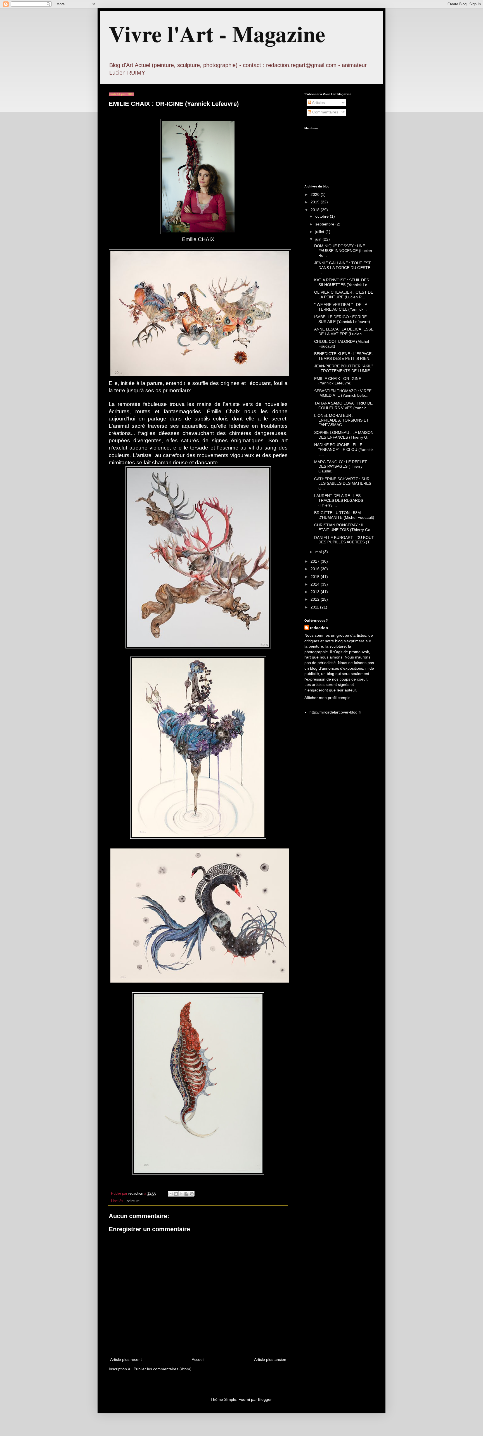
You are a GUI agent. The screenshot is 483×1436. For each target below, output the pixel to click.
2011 (315, 607)
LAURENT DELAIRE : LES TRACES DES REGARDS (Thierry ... (338, 500)
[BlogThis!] (176, 1194)
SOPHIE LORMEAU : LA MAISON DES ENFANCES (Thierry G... (343, 434)
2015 (316, 576)
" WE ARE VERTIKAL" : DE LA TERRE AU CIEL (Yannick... (340, 307)
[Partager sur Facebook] (186, 1194)
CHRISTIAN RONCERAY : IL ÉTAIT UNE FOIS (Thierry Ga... (344, 527)
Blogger (264, 1399)
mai (319, 552)
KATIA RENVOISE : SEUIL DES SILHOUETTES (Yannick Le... (342, 282)
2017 (316, 561)
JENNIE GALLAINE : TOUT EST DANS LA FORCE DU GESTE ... (342, 268)
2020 (316, 194)
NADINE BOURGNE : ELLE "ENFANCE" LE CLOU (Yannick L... (343, 450)
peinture (133, 1201)
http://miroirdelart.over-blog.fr (335, 712)
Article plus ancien (270, 1359)
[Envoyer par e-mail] (170, 1194)
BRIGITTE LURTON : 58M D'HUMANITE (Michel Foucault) (344, 515)
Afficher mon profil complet (328, 697)
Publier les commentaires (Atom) (162, 1369)
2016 (316, 569)
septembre (325, 224)
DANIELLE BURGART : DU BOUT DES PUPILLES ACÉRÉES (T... (344, 540)
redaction (319, 628)
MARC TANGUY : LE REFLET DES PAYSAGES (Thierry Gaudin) (340, 467)
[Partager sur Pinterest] (192, 1194)
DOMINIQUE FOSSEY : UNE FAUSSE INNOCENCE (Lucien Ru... (343, 251)
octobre (322, 216)
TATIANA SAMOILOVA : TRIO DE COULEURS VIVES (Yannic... (343, 405)
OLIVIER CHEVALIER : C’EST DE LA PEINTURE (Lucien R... (343, 294)
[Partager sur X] (181, 1194)
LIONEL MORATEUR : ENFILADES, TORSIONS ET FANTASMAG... (341, 420)
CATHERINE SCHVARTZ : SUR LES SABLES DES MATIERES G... (342, 484)
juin (319, 239)
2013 (316, 591)
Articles (318, 102)
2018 (316, 210)
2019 (316, 202)
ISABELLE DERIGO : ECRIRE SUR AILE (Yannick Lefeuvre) (342, 319)
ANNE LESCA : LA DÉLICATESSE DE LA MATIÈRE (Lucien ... (343, 331)
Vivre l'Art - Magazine (217, 33)
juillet (320, 231)
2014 (316, 584)
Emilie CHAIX (198, 239)
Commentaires (324, 112)
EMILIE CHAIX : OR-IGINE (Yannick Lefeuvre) (337, 381)
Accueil (198, 1359)
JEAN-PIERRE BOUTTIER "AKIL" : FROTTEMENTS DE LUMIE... (343, 368)
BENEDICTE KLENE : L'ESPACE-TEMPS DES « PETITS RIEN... (343, 356)
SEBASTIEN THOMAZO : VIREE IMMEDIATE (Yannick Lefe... (342, 393)
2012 (316, 599)
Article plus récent (126, 1359)
